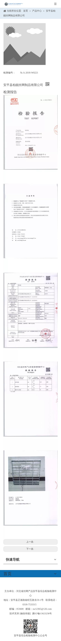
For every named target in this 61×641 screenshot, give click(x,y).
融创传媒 (25, 613)
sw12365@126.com (42, 609)
